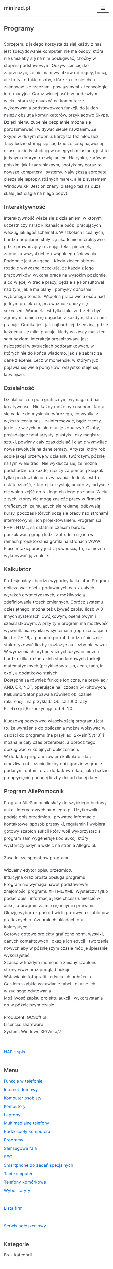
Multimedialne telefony (26, 1123)
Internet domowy (21, 1089)
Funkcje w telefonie (23, 1081)
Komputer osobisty (23, 1098)
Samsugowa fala (20, 1148)
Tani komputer (18, 1173)
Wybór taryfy (17, 1190)
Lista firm (13, 1208)
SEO (8, 1156)
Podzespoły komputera (27, 1131)
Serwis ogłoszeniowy (25, 1225)
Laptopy (12, 1114)
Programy (13, 1139)
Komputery (14, 1106)
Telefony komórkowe (25, 1182)
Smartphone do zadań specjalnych (38, 1165)
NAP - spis (14, 1051)
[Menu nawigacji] (103, 8)
